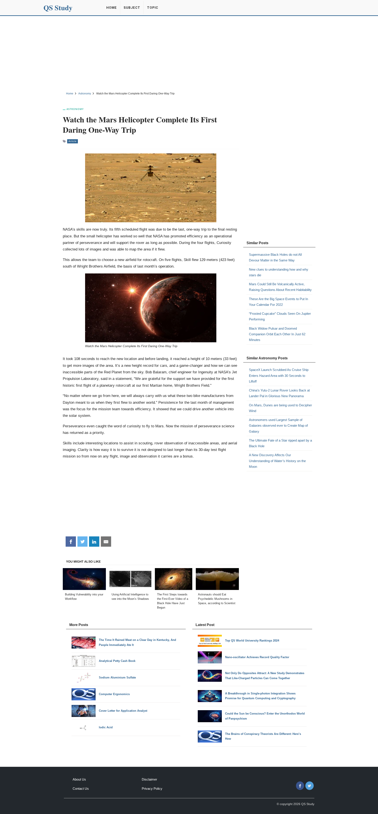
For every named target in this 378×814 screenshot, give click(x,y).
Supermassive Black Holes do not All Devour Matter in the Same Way (275, 257)
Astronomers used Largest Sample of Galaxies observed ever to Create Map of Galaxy (278, 425)
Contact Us (81, 788)
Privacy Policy (152, 788)
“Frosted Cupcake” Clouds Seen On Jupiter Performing (280, 316)
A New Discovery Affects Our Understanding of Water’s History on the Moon (277, 460)
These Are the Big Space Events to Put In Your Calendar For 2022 (278, 301)
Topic (152, 8)
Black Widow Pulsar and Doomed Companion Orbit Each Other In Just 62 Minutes (277, 334)
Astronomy (75, 109)
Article (72, 141)
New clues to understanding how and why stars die (278, 272)
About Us (79, 779)
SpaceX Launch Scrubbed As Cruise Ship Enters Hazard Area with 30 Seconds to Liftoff (278, 375)
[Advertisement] (189, 53)
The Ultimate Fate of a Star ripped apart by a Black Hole (280, 443)
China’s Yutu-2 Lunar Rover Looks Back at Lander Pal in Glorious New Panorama (279, 393)
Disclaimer (149, 779)
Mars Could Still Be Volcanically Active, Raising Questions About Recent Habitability (280, 287)
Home (111, 8)
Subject (132, 8)
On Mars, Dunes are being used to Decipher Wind (280, 408)
